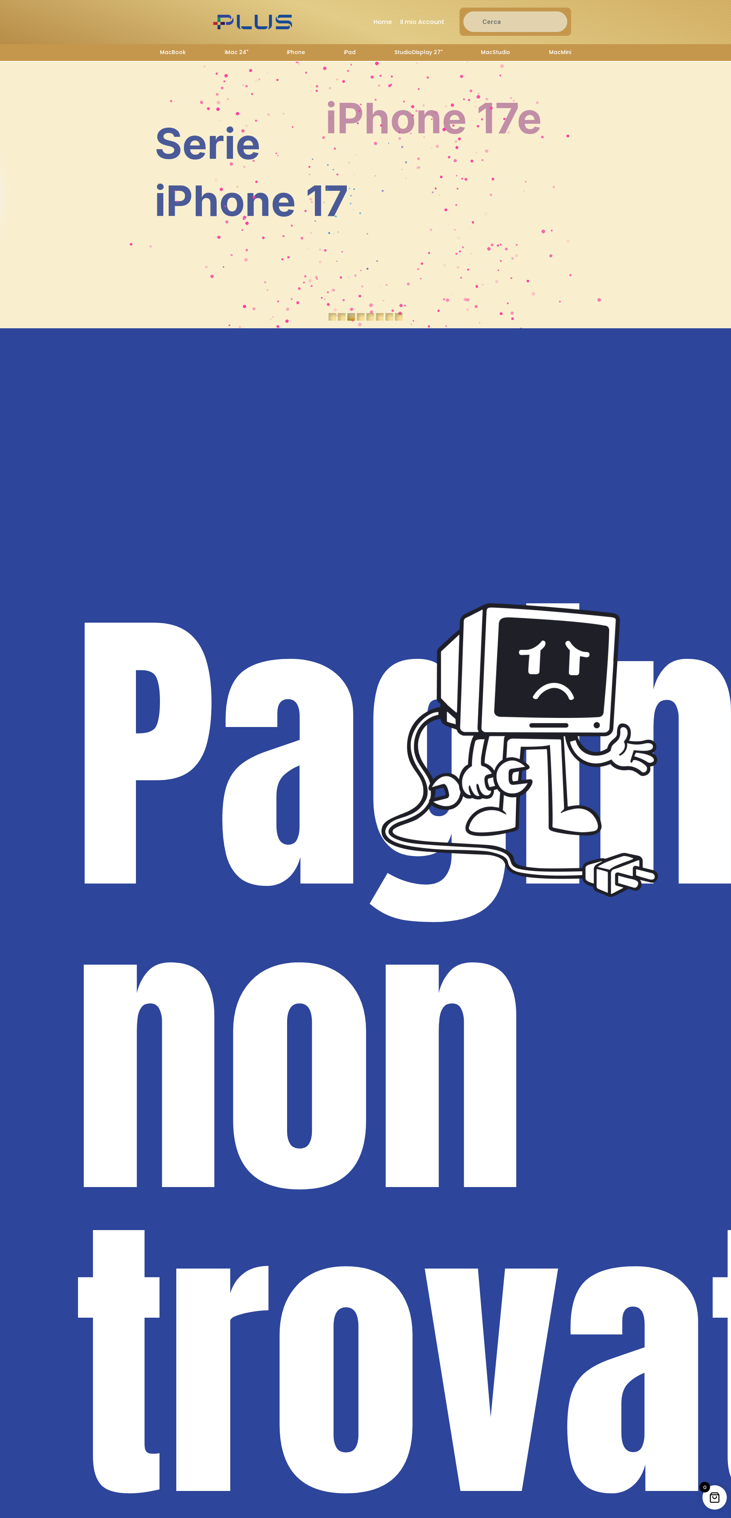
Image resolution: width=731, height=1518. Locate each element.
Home (382, 22)
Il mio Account (422, 22)
